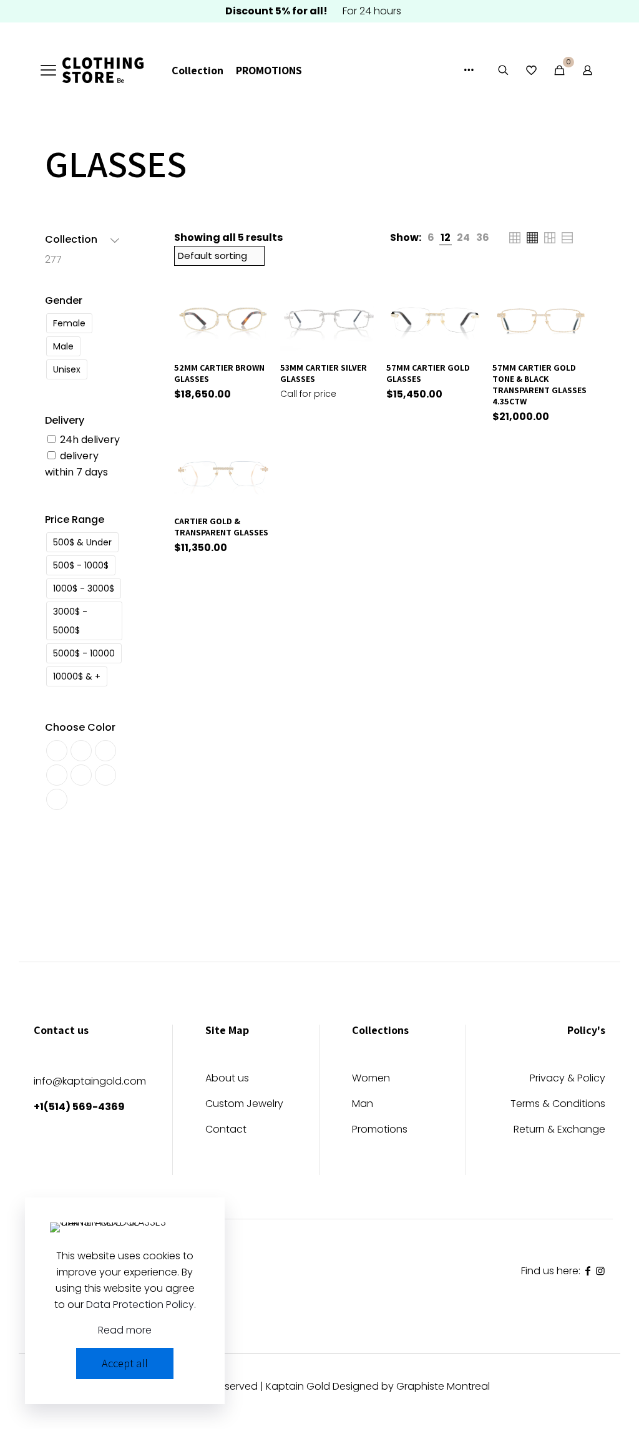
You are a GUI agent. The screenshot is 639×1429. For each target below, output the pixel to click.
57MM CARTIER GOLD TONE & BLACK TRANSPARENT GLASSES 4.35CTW (539, 384)
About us (227, 1079)
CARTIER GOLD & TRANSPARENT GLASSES (221, 526)
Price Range (74, 519)
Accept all (125, 1363)
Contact (225, 1130)
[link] (431, 238)
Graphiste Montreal (443, 1386)
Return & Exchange (559, 1130)
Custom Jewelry (244, 1105)
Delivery (64, 420)
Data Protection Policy (140, 1304)
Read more (125, 1330)
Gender (63, 300)
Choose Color (80, 727)
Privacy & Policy (567, 1079)
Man (362, 1105)
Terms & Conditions (557, 1105)
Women (371, 1079)
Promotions (379, 1130)
